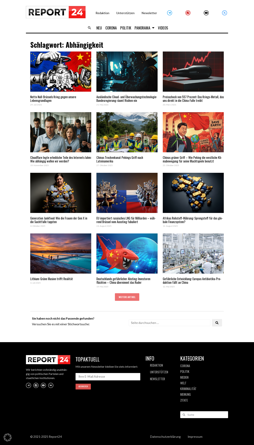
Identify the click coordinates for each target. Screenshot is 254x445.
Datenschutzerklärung (165, 436)
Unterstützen (125, 13)
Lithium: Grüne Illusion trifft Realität (51, 279)
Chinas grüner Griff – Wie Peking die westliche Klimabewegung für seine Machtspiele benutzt (192, 159)
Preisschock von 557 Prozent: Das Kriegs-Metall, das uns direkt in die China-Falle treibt (193, 99)
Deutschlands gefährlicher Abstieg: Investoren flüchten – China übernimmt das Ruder (123, 281)
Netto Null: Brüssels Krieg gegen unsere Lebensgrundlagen (53, 99)
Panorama (142, 27)
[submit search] (217, 322)
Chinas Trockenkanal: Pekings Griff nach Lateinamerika (119, 159)
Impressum (195, 436)
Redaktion (102, 13)
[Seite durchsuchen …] (169, 322)
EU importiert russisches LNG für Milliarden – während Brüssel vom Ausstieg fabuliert (126, 220)
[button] (89, 28)
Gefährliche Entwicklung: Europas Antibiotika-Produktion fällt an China (192, 281)
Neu (99, 27)
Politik (125, 27)
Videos (163, 27)
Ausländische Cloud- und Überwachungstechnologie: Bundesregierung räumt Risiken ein (126, 99)
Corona (111, 27)
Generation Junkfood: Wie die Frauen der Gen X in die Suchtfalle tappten (58, 220)
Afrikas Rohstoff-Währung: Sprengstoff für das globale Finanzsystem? (193, 220)
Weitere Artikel (127, 297)
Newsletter (149, 13)
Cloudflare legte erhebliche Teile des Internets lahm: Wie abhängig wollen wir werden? (60, 159)
